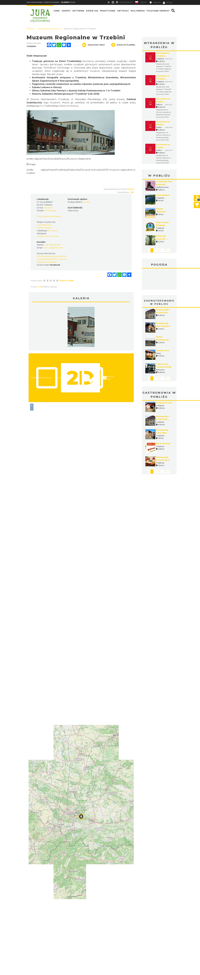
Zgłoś (130, 189)
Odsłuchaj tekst (96, 45)
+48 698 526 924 (52, 245)
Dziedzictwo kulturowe (48, 236)
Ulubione (156, 2)
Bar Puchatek (163, 443)
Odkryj (66, 11)
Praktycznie (107, 11)
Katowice (159, 279)
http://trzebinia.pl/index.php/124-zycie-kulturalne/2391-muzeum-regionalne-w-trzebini (52, 259)
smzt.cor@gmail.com (53, 248)
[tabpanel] (81, 327)
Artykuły (123, 11)
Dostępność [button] (125, 2)
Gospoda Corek (164, 403)
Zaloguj (169, 2)
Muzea (86, 202)
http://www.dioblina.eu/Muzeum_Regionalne (66, 158)
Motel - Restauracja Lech (162, 340)
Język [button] (143, 2)
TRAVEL (68, 2)
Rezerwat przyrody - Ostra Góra (161, 239)
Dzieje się (92, 11)
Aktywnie (78, 11)
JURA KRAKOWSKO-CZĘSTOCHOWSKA (43, 2)
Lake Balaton (163, 195)
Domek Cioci (162, 350)
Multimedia (138, 11)
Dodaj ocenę (66, 280)
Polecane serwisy (158, 11)
